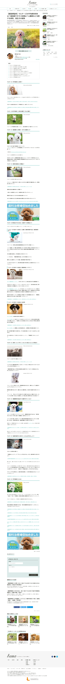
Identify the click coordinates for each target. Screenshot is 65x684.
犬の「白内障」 (10, 316)
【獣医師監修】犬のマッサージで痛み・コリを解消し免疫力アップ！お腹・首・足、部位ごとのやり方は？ (23, 428)
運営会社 (39, 668)
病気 (36, 8)
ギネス (10, 147)
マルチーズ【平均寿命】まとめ (15, 77)
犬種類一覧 (27, 664)
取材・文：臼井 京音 (37, 551)
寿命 (12, 27)
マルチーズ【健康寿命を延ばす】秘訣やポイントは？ (19, 74)
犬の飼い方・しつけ (53, 8)
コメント (10, 565)
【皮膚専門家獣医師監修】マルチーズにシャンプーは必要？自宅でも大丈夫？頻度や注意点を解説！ (23, 458)
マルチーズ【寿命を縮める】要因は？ (16, 69)
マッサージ (30, 423)
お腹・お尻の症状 (50, 45)
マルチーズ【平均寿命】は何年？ (15, 65)
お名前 (10, 561)
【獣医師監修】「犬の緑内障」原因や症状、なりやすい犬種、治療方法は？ (19, 325)
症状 (30, 8)
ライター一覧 (18, 668)
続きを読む (37, 59)
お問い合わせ (44, 668)
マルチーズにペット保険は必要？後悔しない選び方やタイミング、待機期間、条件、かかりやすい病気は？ (23, 522)
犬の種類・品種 (43, 8)
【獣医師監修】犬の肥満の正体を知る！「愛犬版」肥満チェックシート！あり (19, 186)
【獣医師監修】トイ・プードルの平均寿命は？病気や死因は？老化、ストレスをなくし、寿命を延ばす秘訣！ (23, 516)
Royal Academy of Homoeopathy (20, 58)
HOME (8, 668)
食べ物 (24, 8)
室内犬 (51, 53)
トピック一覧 (12, 668)
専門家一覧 (17, 8)
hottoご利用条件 (28, 668)
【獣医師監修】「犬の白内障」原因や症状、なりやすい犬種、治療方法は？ (19, 339)
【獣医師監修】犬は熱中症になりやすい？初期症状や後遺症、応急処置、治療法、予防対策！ (22, 476)
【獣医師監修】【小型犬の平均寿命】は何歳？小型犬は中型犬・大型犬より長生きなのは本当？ (22, 101)
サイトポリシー (34, 668)
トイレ (35, 662)
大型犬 (44, 53)
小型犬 (9, 27)
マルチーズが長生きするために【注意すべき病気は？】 (19, 71)
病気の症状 (44, 26)
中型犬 (27, 662)
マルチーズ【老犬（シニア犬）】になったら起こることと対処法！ (21, 72)
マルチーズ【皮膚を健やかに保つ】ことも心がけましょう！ (20, 75)
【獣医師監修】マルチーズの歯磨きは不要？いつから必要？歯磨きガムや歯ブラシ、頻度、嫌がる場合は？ (23, 526)
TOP (10, 8)
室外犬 (35, 664)
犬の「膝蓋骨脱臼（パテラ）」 (12, 281)
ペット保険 (47, 52)
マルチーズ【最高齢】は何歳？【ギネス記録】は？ (18, 68)
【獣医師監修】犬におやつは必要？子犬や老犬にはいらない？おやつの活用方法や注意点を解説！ (22, 201)
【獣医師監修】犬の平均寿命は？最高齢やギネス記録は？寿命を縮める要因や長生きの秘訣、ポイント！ (23, 108)
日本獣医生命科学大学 (24, 57)
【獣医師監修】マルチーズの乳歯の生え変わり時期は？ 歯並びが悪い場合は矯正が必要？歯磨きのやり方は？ (23, 530)
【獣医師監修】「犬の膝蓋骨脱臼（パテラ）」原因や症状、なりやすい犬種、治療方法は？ (21, 299)
